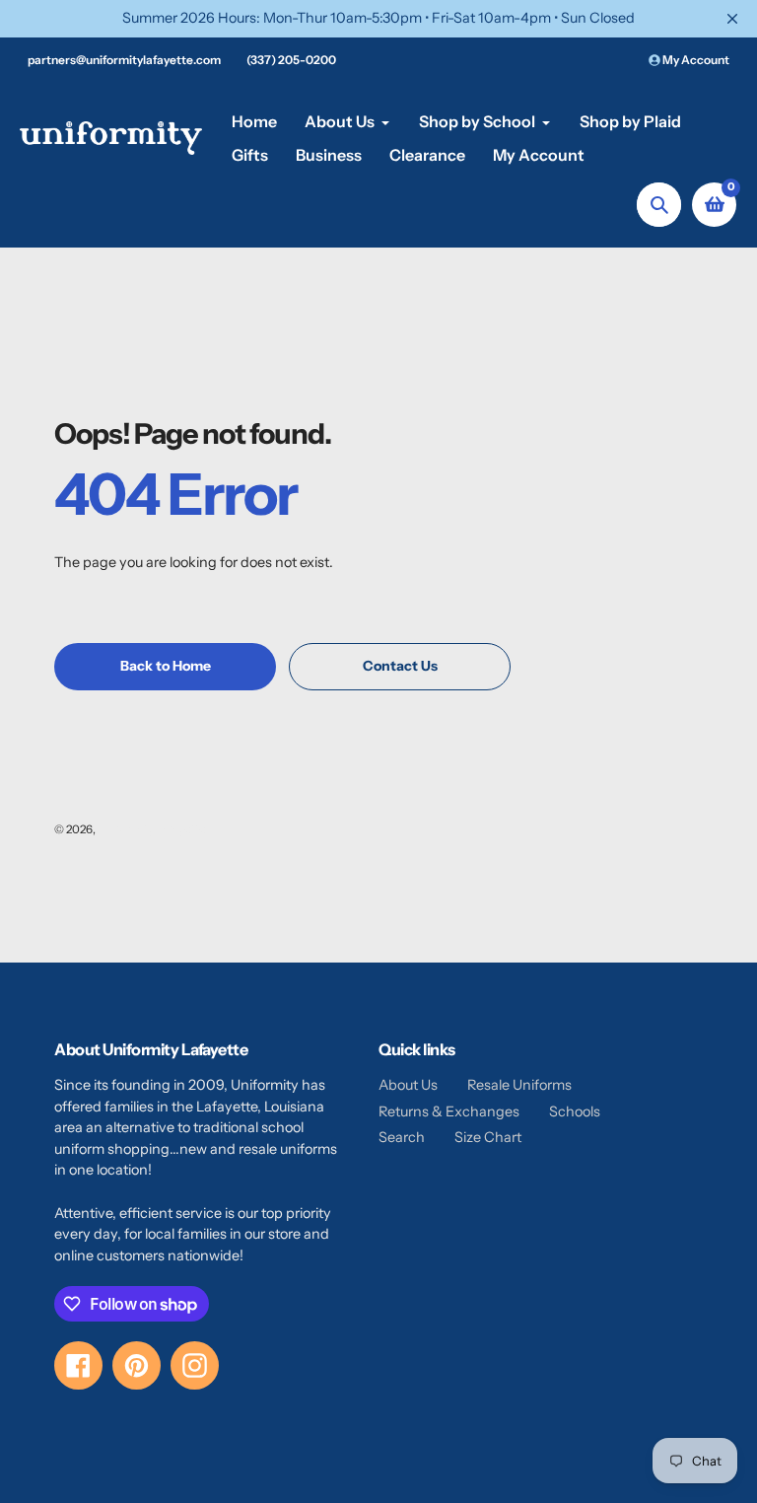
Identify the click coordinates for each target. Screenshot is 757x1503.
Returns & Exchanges (448, 1111)
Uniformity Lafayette (152, 829)
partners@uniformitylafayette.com (124, 59)
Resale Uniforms (519, 1085)
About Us (408, 1085)
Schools (574, 1111)
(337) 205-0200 (291, 59)
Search (401, 1137)
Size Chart (487, 1137)
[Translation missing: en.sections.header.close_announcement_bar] (732, 19)
